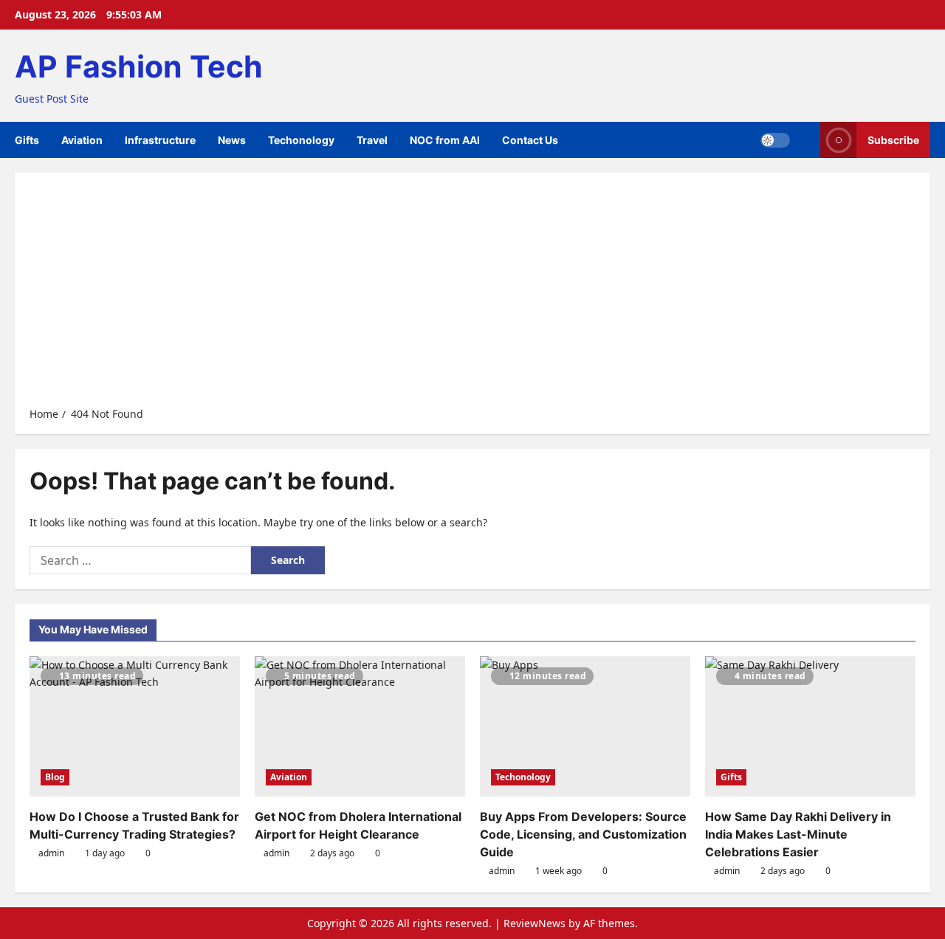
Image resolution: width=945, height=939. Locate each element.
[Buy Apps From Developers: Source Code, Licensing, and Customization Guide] (585, 726)
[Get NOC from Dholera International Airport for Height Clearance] (360, 726)
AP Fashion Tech (139, 66)
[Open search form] (805, 139)
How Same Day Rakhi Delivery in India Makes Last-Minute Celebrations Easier (798, 834)
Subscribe (893, 140)
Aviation (82, 140)
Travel (372, 140)
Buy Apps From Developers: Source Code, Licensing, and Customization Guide (583, 834)
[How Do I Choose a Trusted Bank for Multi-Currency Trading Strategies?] (135, 726)
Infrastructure (160, 140)
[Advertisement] (472, 294)
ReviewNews (535, 923)
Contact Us (530, 140)
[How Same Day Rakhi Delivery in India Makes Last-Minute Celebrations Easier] (810, 726)
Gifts (27, 140)
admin (51, 853)
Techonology (301, 140)
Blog (55, 777)
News (232, 140)
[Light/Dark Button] (775, 140)
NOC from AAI (445, 140)
